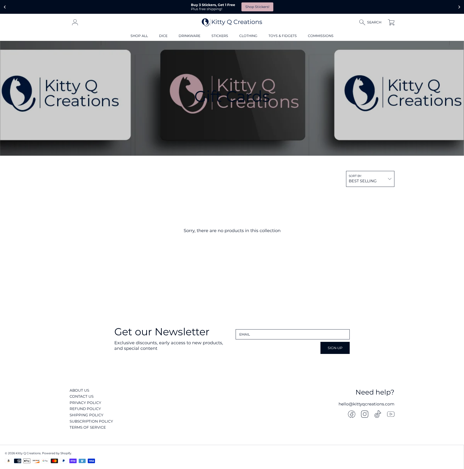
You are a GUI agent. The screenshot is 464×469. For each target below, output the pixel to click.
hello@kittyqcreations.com (366, 404)
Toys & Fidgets (282, 36)
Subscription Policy (91, 421)
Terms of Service (88, 427)
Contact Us (82, 396)
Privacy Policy (85, 402)
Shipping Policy (86, 415)
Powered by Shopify (56, 453)
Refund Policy (85, 408)
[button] (372, 22)
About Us (79, 390)
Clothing (248, 36)
